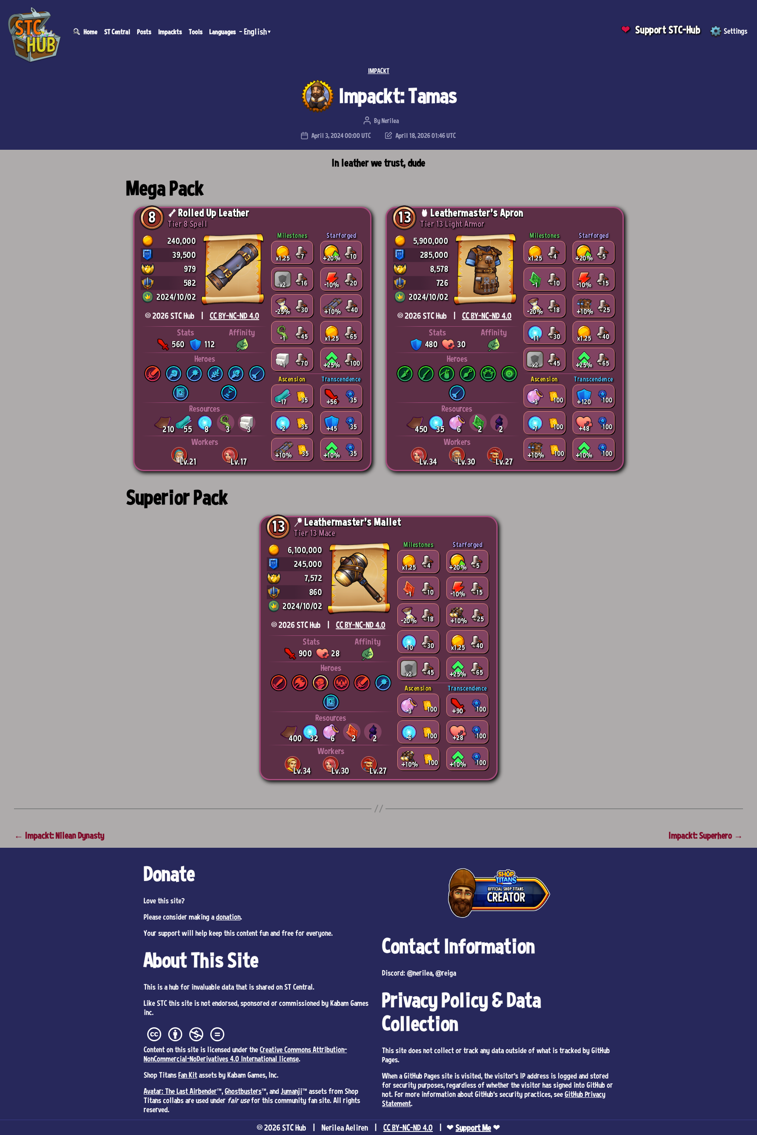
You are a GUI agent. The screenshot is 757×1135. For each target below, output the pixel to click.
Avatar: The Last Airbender (180, 1090)
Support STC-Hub (667, 29)
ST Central (117, 31)
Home (90, 31)
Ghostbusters (243, 1090)
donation (228, 916)
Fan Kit (187, 1074)
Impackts (170, 31)
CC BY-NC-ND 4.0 (234, 316)
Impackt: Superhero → (706, 835)
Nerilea (390, 120)
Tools (195, 31)
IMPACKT (378, 70)
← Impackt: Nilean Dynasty (59, 835)
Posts (144, 31)
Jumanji (291, 1090)
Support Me (473, 1127)
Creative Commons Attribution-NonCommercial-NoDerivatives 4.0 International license (245, 1054)
